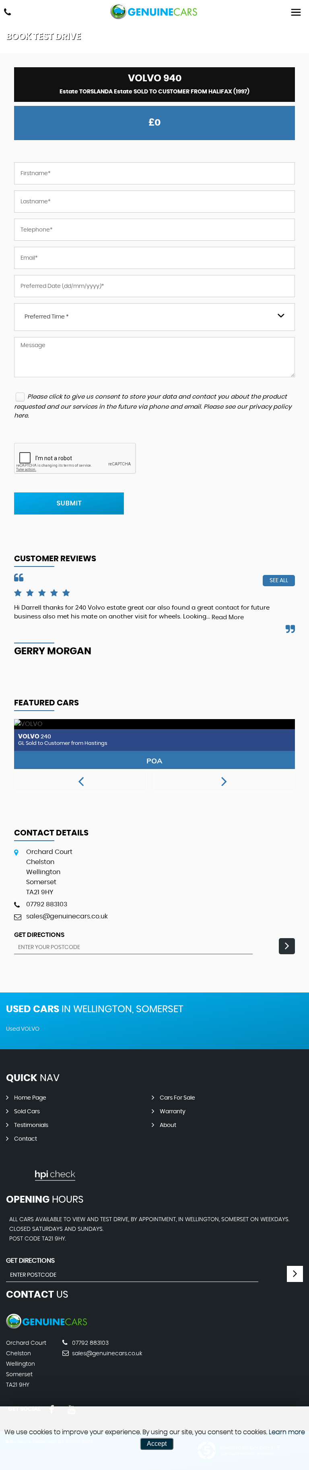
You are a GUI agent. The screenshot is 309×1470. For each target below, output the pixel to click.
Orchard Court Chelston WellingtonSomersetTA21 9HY (49, 872)
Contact (25, 1139)
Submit (69, 503)
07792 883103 (46, 904)
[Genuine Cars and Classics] (154, 11)
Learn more (287, 1432)
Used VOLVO (22, 1029)
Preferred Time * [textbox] (47, 317)
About (168, 1125)
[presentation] (81, 782)
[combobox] (154, 317)
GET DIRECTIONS (30, 1260)
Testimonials (31, 1125)
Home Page (30, 1098)
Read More (228, 617)
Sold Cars (27, 1111)
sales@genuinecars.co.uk (67, 916)
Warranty (172, 1111)
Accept (157, 1443)
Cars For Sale (177, 1098)
